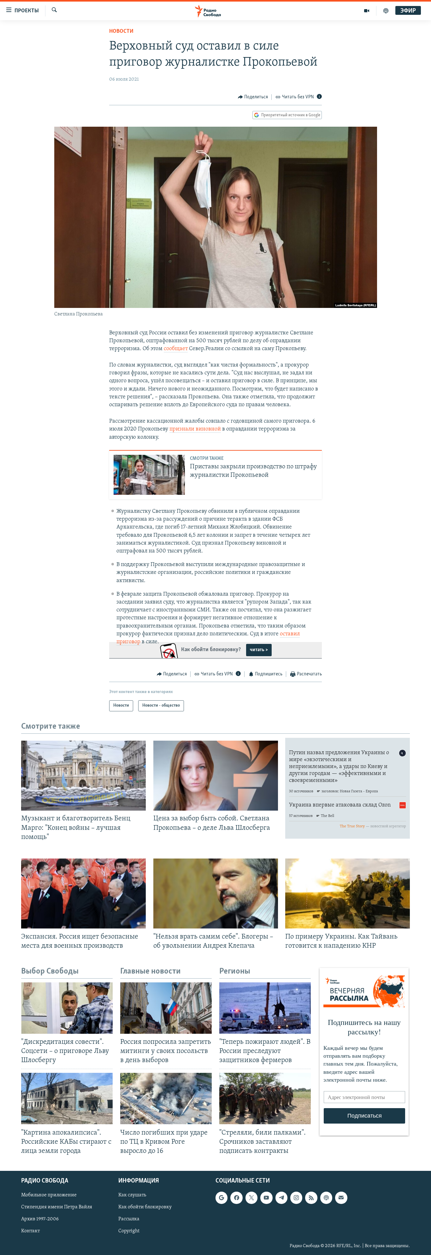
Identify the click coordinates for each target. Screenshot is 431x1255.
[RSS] (311, 1198)
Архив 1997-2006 (40, 1219)
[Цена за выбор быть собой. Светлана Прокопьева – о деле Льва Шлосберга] (215, 776)
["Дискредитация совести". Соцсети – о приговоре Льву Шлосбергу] (67, 1008)
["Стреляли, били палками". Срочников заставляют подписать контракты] (265, 1098)
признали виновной (195, 429)
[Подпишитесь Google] (221, 1198)
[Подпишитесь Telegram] (281, 1198)
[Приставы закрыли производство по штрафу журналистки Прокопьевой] (149, 475)
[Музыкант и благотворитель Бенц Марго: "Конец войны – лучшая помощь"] (83, 776)
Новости (121, 31)
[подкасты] (385, 10)
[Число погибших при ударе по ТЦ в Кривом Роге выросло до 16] (166, 1098)
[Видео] (366, 10)
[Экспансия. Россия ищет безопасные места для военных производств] (83, 893)
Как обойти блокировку (145, 1207)
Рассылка (128, 1219)
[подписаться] (341, 1198)
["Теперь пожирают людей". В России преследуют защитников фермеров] (265, 1008)
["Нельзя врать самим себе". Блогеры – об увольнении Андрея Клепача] (215, 893)
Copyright (128, 1231)
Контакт (30, 1231)
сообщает (176, 349)
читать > (259, 649)
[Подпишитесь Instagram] (296, 1198)
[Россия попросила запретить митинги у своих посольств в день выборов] (166, 1008)
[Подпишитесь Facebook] (236, 1198)
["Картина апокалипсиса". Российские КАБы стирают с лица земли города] (67, 1098)
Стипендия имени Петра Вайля (56, 1207)
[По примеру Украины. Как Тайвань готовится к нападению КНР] (347, 893)
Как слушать (132, 1195)
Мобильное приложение (49, 1195)
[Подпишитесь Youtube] (266, 1198)
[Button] (253, 97)
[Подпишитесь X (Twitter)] (251, 1198)
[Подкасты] (326, 1198)
